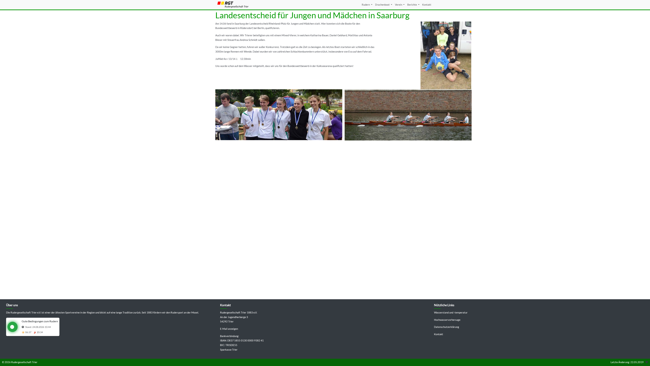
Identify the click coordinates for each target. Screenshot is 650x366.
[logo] (232, 5)
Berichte (412, 4)
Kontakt (426, 4)
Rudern (366, 4)
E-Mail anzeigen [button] (229, 328)
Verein (399, 4)
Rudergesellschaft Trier (24, 362)
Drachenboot (382, 4)
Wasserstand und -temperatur (451, 312)
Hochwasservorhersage (447, 319)
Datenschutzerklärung (446, 327)
